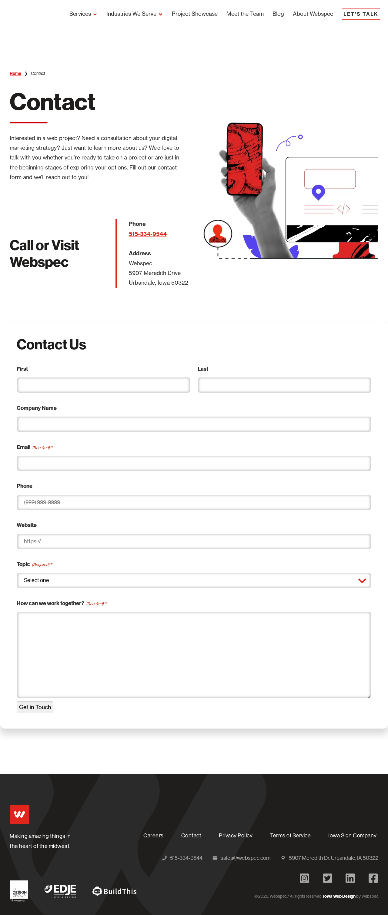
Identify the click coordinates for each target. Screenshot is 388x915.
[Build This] (114, 891)
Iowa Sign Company (353, 837)
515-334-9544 (148, 233)
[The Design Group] (19, 890)
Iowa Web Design (339, 896)
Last (203, 368)
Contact (191, 835)
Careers (153, 835)
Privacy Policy (236, 835)
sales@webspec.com (245, 858)
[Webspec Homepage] (19, 814)
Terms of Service (290, 835)
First (22, 368)
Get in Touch (35, 707)
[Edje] (60, 891)
